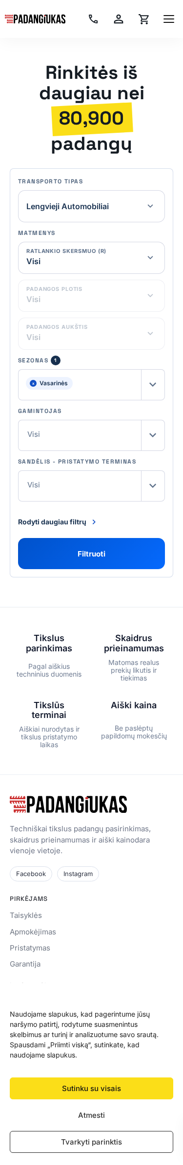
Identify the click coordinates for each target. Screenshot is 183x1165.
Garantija (25, 963)
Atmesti (91, 1115)
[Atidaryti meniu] (169, 19)
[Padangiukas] (35, 19)
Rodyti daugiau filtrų (52, 522)
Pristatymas (30, 947)
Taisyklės (26, 915)
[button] (91, 384)
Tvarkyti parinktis (91, 1142)
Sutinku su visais (91, 1088)
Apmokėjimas (33, 931)
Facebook (31, 874)
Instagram (78, 874)
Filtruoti (91, 553)
